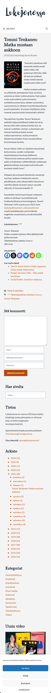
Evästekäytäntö (24, 689)
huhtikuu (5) (19, 512)
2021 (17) (15, 529)
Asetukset (25, 683)
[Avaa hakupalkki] (46, 29)
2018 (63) (15, 540)
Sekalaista (10, 598)
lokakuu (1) (18, 485)
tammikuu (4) (19, 524)
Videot (8, 614)
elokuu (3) (17, 500)
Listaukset (10, 587)
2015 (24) (15, 552)
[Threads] (13, 255)
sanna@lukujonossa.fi (29, 440)
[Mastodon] (20, 255)
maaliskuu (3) (19, 516)
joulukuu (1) (18, 477)
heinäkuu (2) (19, 504)
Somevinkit (10, 602)
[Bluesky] (26, 255)
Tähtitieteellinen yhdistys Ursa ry (26, 294)
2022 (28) (15, 474)
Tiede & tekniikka (15, 290)
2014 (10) (15, 556)
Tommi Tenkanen (12, 298)
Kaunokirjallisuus (13, 575)
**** (8, 294)
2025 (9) (15, 462)
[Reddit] (32, 255)
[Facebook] (7, 255)
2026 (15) (15, 458)
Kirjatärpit (10, 579)
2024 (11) (15, 466)
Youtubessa (11, 433)
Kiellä (25, 675)
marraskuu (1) (19, 481)
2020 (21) (15, 533)
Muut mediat (11, 591)
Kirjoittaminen (12, 583)
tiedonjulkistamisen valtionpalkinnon (21, 207)
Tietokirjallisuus (12, 610)
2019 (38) (15, 537)
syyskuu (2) (18, 496)
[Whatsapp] (38, 255)
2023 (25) (15, 470)
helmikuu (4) (19, 520)
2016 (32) (15, 548)
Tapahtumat (11, 606)
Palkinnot (10, 594)
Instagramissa (25, 433)
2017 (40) (15, 544)
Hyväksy (26, 668)
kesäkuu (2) (18, 508)
